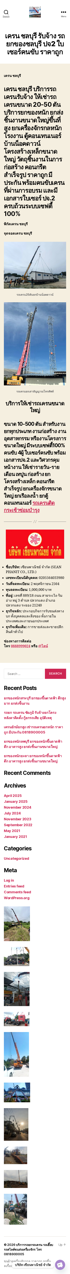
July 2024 (12, 813)
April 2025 (13, 796)
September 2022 (18, 825)
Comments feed (17, 892)
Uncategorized (16, 858)
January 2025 (16, 801)
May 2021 (12, 831)
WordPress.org (17, 898)
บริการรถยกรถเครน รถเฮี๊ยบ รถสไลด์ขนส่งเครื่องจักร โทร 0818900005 (28, 1249)
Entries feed (14, 886)
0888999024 (20, 646)
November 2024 (17, 807)
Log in (9, 880)
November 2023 (17, 819)
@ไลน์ (43, 646)
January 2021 (15, 837)
